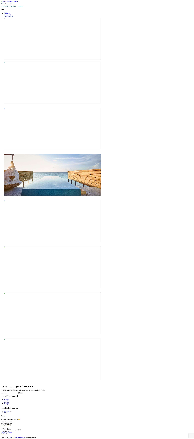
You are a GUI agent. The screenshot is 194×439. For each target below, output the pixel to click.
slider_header (7, 411)
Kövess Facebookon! (6, 426)
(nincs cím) (6, 399)
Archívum (3, 421)
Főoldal (5, 12)
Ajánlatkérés (7, 13)
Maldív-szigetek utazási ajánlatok (8, 3)
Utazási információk (8, 16)
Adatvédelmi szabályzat (6, 432)
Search (2, 392)
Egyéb (5, 412)
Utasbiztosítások (4, 434)
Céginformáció (7, 14)
